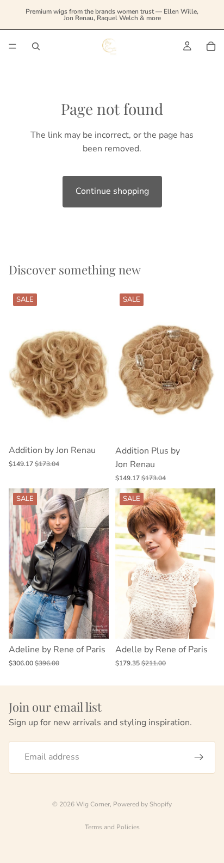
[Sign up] (199, 756)
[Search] (36, 46)
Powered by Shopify (142, 804)
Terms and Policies (112, 827)
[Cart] (211, 46)
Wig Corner (93, 804)
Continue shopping (112, 191)
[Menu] (12, 46)
